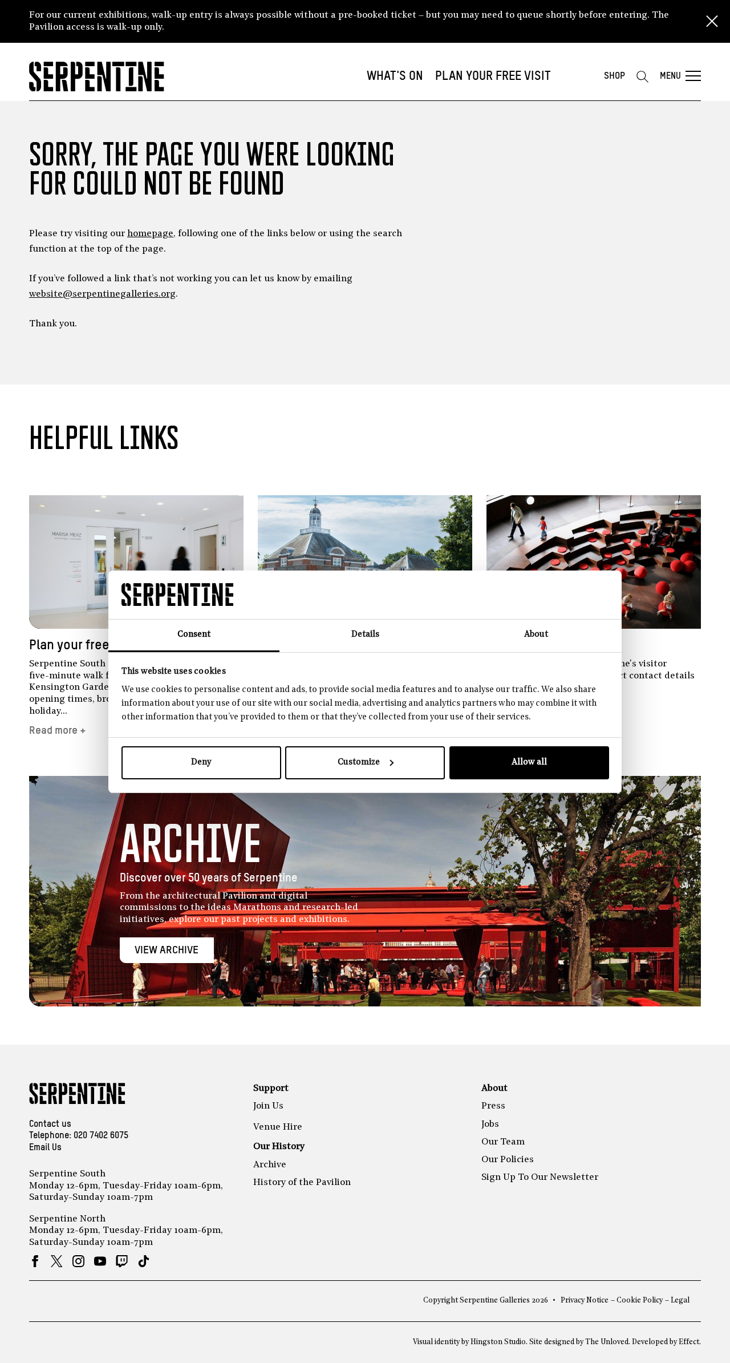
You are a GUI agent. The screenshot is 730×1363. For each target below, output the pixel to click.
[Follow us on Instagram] (78, 1261)
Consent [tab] (193, 634)
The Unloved (606, 1342)
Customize (359, 762)
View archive (166, 950)
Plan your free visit (493, 76)
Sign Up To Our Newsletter (539, 1177)
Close (711, 21)
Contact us (50, 1124)
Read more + (57, 730)
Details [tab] (365, 634)
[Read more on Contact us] (593, 562)
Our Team (503, 1142)
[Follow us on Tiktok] (143, 1261)
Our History (279, 1146)
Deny (201, 762)
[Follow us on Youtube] (100, 1261)
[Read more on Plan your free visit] (136, 562)
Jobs (490, 1124)
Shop (614, 76)
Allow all (529, 762)
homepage (150, 233)
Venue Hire (277, 1127)
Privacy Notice (585, 1300)
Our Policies (507, 1159)
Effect (689, 1342)
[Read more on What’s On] (365, 562)
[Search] (642, 76)
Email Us (45, 1147)
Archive (269, 1165)
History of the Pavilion (302, 1182)
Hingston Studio (498, 1342)
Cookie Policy (640, 1300)
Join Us (268, 1106)
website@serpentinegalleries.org (102, 294)
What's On (395, 76)
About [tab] (536, 634)
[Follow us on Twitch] (122, 1261)
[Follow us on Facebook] (35, 1261)
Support (271, 1088)
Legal (680, 1300)
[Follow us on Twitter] (57, 1261)
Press (493, 1106)
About (494, 1088)
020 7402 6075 (101, 1135)
